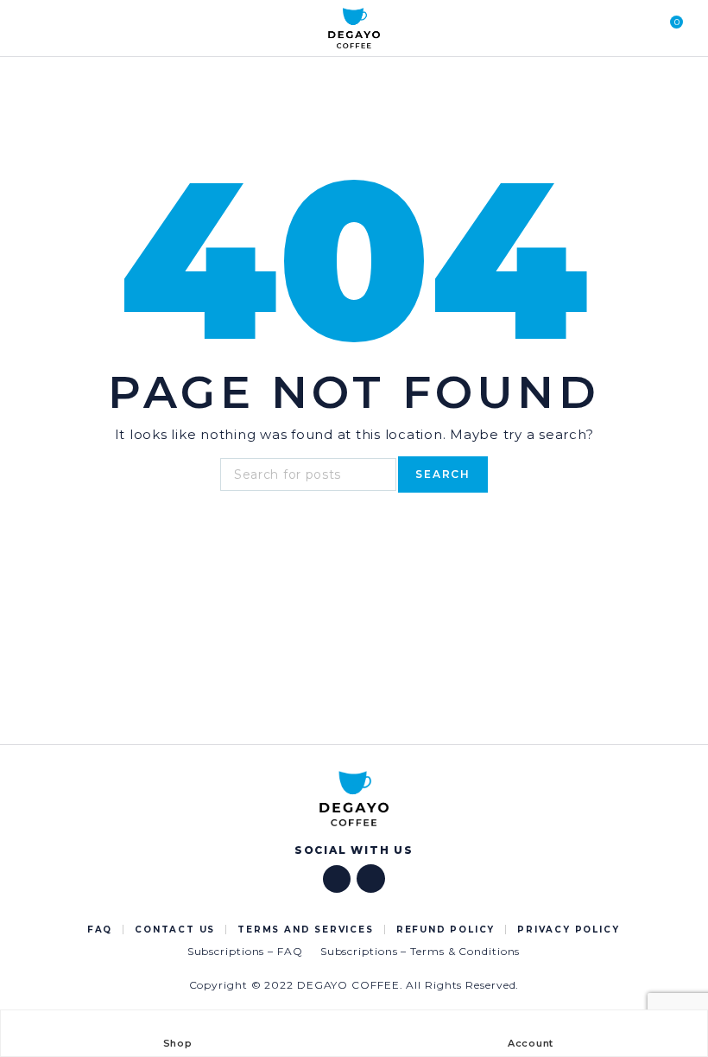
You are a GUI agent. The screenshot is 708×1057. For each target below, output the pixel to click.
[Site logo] (354, 28)
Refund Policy (445, 929)
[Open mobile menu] (33, 28)
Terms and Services (305, 929)
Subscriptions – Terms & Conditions (420, 951)
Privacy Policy (568, 929)
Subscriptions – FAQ (245, 951)
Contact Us (175, 929)
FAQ (99, 929)
